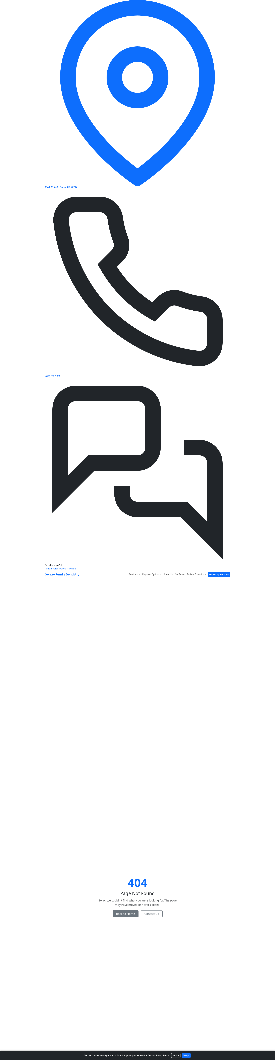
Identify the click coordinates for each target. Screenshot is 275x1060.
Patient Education (195, 574)
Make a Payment (67, 568)
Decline (176, 1055)
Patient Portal (51, 568)
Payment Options (151, 574)
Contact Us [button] (151, 914)
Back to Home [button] (125, 914)
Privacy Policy (162, 1055)
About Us (168, 574)
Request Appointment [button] (219, 574)
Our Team (179, 574)
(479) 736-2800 (52, 376)
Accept (186, 1055)
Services (133, 574)
